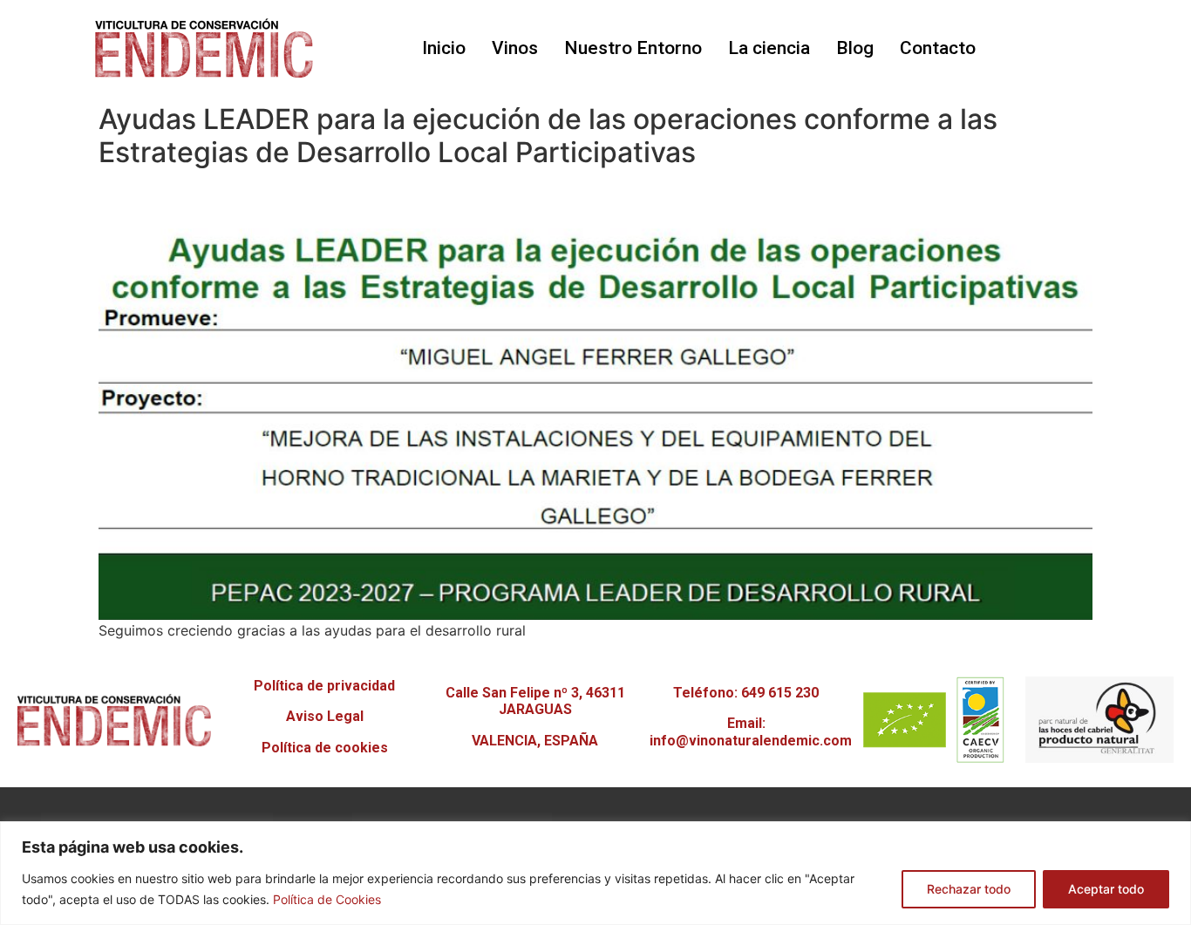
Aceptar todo (1106, 888)
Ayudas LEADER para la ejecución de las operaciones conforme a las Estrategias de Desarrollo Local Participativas (548, 135)
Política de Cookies (327, 899)
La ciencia (769, 47)
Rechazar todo (969, 888)
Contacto (938, 47)
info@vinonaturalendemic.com (751, 740)
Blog (855, 47)
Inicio (444, 47)
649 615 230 (780, 692)
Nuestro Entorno (633, 47)
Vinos (515, 47)
